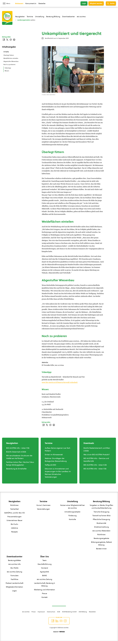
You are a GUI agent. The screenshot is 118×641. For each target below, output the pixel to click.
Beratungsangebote (101, 538)
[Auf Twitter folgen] (57, 621)
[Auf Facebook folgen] (53, 621)
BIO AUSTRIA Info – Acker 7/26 (17, 448)
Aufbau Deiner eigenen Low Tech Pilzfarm (57, 449)
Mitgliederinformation (14, 587)
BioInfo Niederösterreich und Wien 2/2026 (97, 449)
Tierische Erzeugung (101, 512)
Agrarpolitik (44, 572)
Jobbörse (14, 528)
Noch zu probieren (9, 64)
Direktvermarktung (101, 527)
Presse (44, 593)
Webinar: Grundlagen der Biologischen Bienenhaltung (56, 459)
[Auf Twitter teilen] (47, 425)
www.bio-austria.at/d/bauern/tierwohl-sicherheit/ (60, 382)
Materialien (101, 531)
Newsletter (92, 612)
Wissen (7, 71)
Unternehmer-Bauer (14, 520)
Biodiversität (101, 523)
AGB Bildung (83, 612)
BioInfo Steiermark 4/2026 (16, 452)
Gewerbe (41, 3)
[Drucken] (54, 425)
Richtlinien (14, 505)
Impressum (41, 612)
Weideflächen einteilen (10, 58)
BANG (44, 575)
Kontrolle (72, 519)
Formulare (14, 575)
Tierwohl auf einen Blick (101, 515)
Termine (30, 16)
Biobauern (19, 3)
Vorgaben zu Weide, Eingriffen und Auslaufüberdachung (101, 506)
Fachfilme (14, 579)
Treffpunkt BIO (50, 465)
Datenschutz (51, 612)
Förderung (72, 515)
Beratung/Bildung (53, 16)
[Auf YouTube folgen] (61, 621)
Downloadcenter (68, 16)
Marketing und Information (44, 590)
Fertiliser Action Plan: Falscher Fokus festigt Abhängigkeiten (20, 463)
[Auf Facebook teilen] (43, 425)
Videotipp (8, 68)
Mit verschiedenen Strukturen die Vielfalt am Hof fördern (19, 456)
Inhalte (6, 52)
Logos (14, 591)
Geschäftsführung (44, 564)
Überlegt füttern (8, 55)
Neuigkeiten (20, 16)
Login (84, 3)
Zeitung (14, 572)
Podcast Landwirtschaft (14, 583)
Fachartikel (14, 509)
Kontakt (45, 597)
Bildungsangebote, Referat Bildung (101, 543)
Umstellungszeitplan (72, 512)
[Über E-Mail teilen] (50, 425)
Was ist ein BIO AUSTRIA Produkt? (97, 454)
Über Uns (44, 556)
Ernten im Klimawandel (54, 454)
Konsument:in (30, 3)
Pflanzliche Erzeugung (101, 519)
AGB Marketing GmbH (69, 612)
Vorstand (44, 568)
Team (45, 560)
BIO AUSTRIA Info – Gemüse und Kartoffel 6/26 (96, 459)
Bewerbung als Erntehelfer (16, 469)
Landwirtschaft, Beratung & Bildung (44, 584)
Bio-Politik (14, 568)
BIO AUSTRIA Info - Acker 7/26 (95, 469)
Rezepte (14, 532)
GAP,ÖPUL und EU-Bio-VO (14, 513)
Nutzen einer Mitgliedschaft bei (72, 506)
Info (14, 564)
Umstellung (39, 16)
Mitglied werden (96, 3)
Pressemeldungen (14, 516)
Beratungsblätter (14, 560)
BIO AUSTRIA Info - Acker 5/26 (95, 465)
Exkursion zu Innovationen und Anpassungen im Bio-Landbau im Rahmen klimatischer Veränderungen (58, 473)
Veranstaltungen (43, 509)
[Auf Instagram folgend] (65, 621)
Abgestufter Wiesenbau (10, 61)
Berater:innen (101, 549)
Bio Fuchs (14, 524)
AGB (58, 612)
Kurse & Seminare (43, 505)
